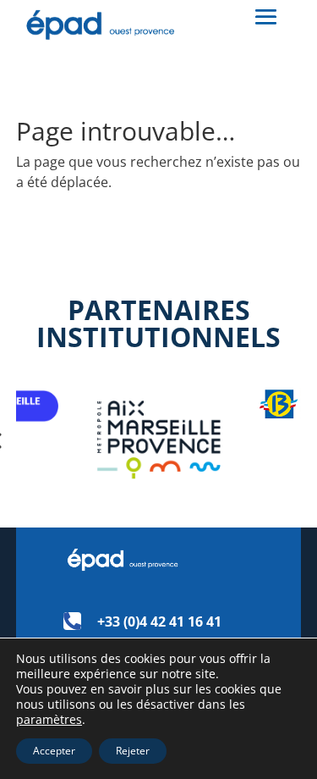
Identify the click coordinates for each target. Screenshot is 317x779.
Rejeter (133, 750)
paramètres (49, 719)
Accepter (54, 750)
